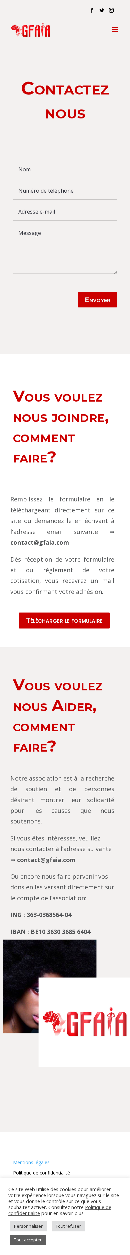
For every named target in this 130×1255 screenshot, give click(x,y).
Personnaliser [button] (28, 1226)
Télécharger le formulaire (64, 620)
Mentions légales (31, 1162)
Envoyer (97, 300)
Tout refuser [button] (68, 1226)
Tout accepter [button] (28, 1240)
